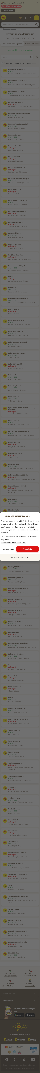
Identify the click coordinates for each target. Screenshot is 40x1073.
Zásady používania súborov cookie (13, 543)
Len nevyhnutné (8, 549)
